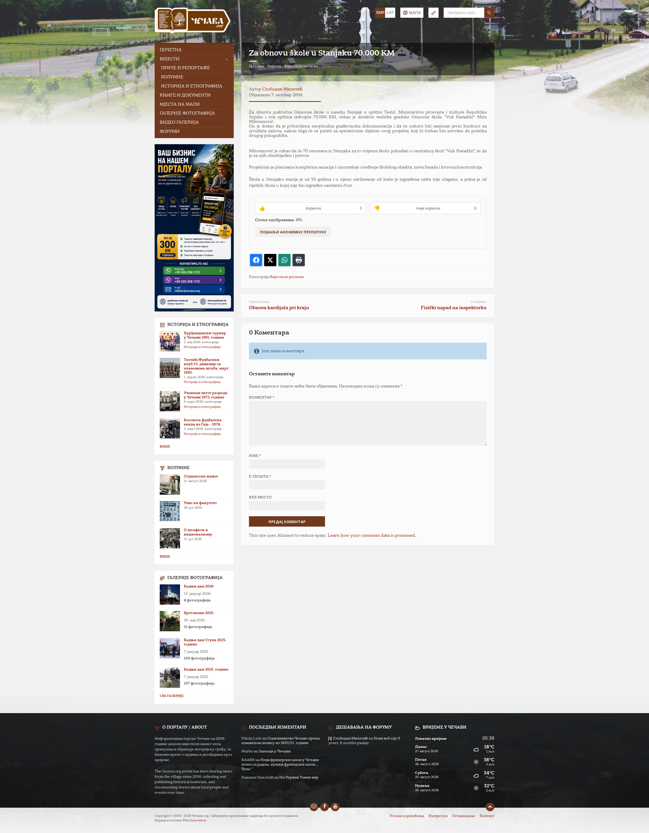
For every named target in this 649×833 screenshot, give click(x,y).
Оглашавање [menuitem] (463, 816)
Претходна (259, 302)
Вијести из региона (301, 66)
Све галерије (172, 696)
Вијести (274, 66)
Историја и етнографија (202, 347)
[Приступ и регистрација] (433, 13)
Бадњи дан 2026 (198, 586)
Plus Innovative (194, 820)
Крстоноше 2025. (199, 613)
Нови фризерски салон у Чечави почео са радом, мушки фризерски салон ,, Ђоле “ (280, 764)
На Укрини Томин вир (298, 777)
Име (255, 456)
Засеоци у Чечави (275, 751)
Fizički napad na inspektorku (453, 308)
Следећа (478, 302)
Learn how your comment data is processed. (372, 536)
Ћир (380, 12)
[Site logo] (193, 21)
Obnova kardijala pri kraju (279, 308)
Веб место (260, 497)
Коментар (261, 397)
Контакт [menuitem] (487, 816)
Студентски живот (201, 476)
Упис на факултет (200, 503)
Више (165, 446)
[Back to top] (490, 807)
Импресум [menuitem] (438, 816)
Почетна (256, 66)
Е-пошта (260, 476)
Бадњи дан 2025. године (206, 669)
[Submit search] (489, 13)
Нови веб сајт (385, 738)
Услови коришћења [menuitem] (406, 816)
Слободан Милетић (282, 89)
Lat (390, 12)
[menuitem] (194, 50)
